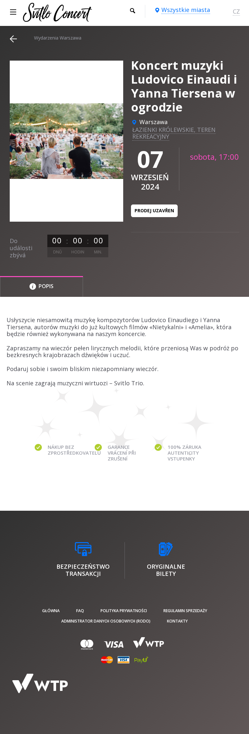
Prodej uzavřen (154, 210)
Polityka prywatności (124, 610)
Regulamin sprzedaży (185, 610)
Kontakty (177, 621)
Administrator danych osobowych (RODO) (105, 621)
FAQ (80, 610)
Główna (51, 610)
